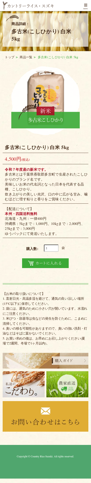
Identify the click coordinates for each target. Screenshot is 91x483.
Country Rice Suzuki (42, 456)
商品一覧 (26, 57)
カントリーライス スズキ (34, 5)
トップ (9, 57)
